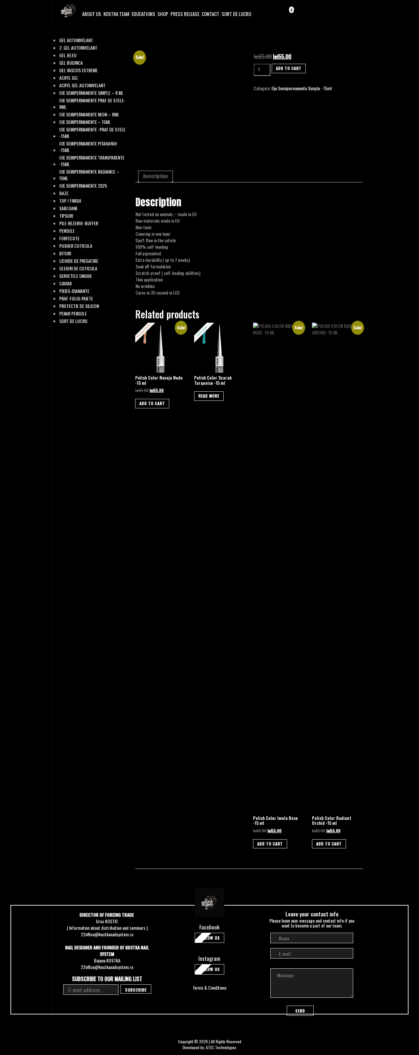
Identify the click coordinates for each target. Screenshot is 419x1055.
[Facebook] (337, 14)
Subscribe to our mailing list (107, 979)
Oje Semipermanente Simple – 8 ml (91, 93)
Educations (143, 13)
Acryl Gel (68, 78)
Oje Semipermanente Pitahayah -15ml (88, 146)
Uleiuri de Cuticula (78, 268)
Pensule (67, 231)
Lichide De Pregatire (78, 261)
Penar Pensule (73, 313)
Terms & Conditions (209, 987)
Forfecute (69, 238)
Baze (63, 193)
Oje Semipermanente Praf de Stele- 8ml (92, 103)
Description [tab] (155, 176)
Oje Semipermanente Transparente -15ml (91, 160)
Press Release (185, 13)
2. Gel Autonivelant (78, 47)
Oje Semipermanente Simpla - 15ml (301, 88)
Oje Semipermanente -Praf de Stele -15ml (92, 132)
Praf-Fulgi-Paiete (76, 298)
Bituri (65, 253)
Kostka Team (116, 13)
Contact (210, 13)
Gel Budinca (71, 63)
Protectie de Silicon (79, 306)
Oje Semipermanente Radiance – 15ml (89, 174)
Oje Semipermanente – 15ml (85, 122)
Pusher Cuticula (75, 246)
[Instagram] (345, 14)
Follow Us (209, 938)
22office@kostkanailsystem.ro (107, 934)
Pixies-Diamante (74, 291)
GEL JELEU (68, 55)
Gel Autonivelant (76, 40)
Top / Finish (70, 200)
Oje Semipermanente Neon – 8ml (89, 114)
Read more (208, 396)
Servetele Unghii (75, 276)
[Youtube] (354, 14)
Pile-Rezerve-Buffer (78, 223)
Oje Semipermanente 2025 (83, 185)
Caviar (65, 283)
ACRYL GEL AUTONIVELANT (82, 85)
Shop (162, 13)
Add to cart (288, 68)
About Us (91, 13)
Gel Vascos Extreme (78, 70)
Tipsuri (66, 216)
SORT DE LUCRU (236, 13)
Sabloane (68, 208)
